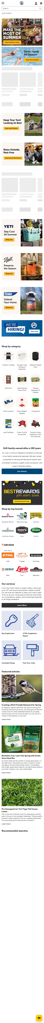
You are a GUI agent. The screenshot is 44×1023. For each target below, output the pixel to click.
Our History (22, 471)
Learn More (22, 605)
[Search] (40, 8)
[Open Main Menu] (3, 3)
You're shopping (6, 13)
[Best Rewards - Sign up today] (22, 493)
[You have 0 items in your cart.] (41, 3)
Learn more (6, 719)
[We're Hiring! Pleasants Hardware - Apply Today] (22, 328)
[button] (36, 3)
